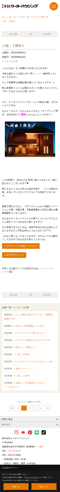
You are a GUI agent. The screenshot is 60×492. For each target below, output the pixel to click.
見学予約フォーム (15, 255)
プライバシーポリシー (32, 477)
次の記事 (47, 34)
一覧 (30, 34)
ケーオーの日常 (10, 61)
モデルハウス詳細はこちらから (22, 246)
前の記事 (13, 34)
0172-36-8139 (14, 451)
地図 (41, 446)
